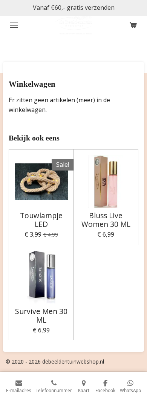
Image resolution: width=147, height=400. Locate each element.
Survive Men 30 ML (41, 315)
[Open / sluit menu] (14, 25)
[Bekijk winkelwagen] (133, 25)
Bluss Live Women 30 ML (105, 219)
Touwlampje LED (41, 219)
